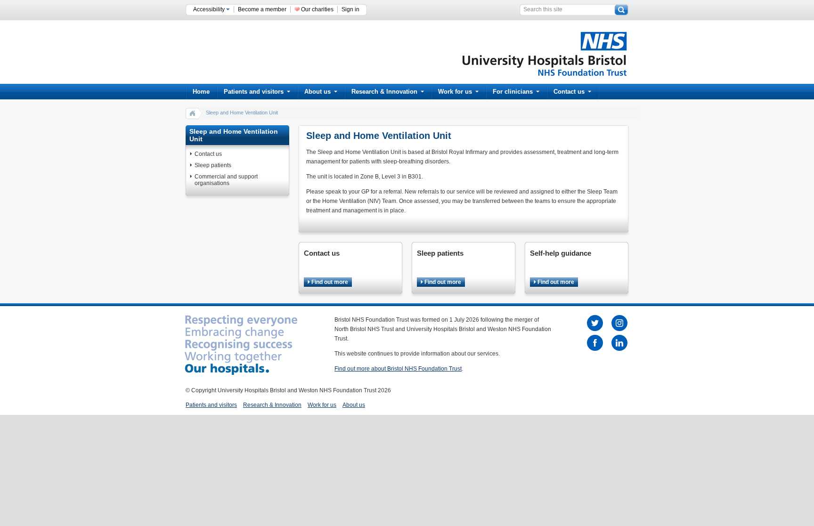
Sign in (350, 9)
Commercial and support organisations (226, 179)
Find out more (329, 282)
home (192, 113)
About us (317, 91)
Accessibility (209, 9)
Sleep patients (213, 165)
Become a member (262, 9)
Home (201, 91)
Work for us (455, 91)
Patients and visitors (254, 91)
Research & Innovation (384, 91)
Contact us (569, 91)
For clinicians (513, 91)
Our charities (317, 9)
